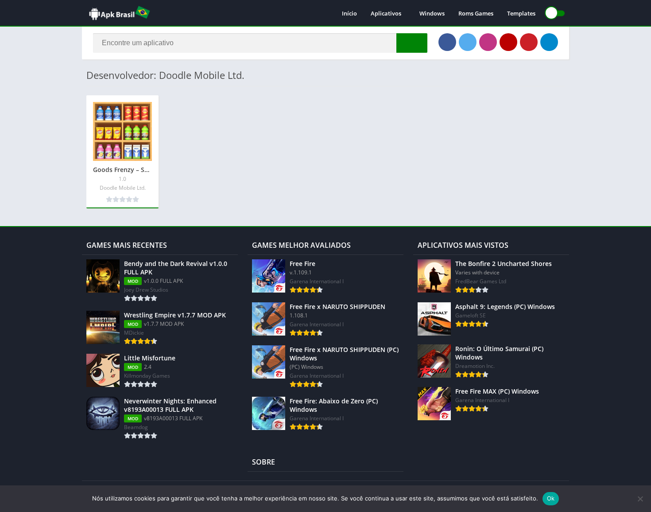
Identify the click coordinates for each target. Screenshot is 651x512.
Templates (521, 13)
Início (349, 13)
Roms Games (475, 13)
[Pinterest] (529, 42)
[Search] (411, 43)
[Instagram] (488, 42)
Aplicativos (386, 13)
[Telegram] (549, 42)
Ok (551, 498)
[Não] (640, 498)
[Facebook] (447, 42)
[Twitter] (468, 42)
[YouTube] (508, 42)
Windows (432, 13)
